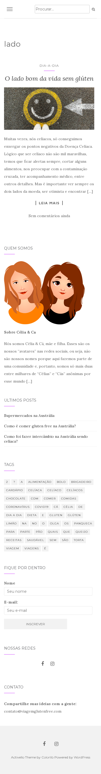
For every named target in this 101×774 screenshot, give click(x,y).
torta (79, 540)
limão (11, 523)
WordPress (82, 757)
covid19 (41, 507)
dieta (32, 515)
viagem (12, 548)
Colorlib (47, 757)
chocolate (16, 498)
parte (25, 532)
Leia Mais (49, 203)
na (24, 523)
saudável (35, 540)
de (80, 507)
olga (54, 523)
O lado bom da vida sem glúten (49, 78)
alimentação (39, 482)
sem (53, 540)
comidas (68, 498)
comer (50, 498)
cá (56, 507)
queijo (82, 532)
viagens (32, 548)
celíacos (75, 490)
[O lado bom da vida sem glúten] (49, 108)
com (35, 498)
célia (68, 507)
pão (39, 532)
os (66, 523)
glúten (74, 515)
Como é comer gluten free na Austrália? (40, 426)
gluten (56, 515)
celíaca (35, 490)
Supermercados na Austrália (29, 415)
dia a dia (14, 515)
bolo (61, 482)
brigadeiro (81, 482)
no (34, 523)
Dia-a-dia (49, 66)
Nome (9, 583)
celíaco (54, 490)
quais (53, 532)
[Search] (93, 9)
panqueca (83, 523)
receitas (14, 540)
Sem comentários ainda (49, 215)
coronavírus (18, 507)
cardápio (14, 490)
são (65, 540)
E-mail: (11, 602)
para (10, 532)
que (66, 532)
